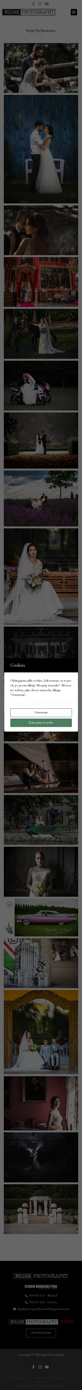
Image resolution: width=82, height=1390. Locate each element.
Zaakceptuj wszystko (41, 723)
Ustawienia (41, 712)
